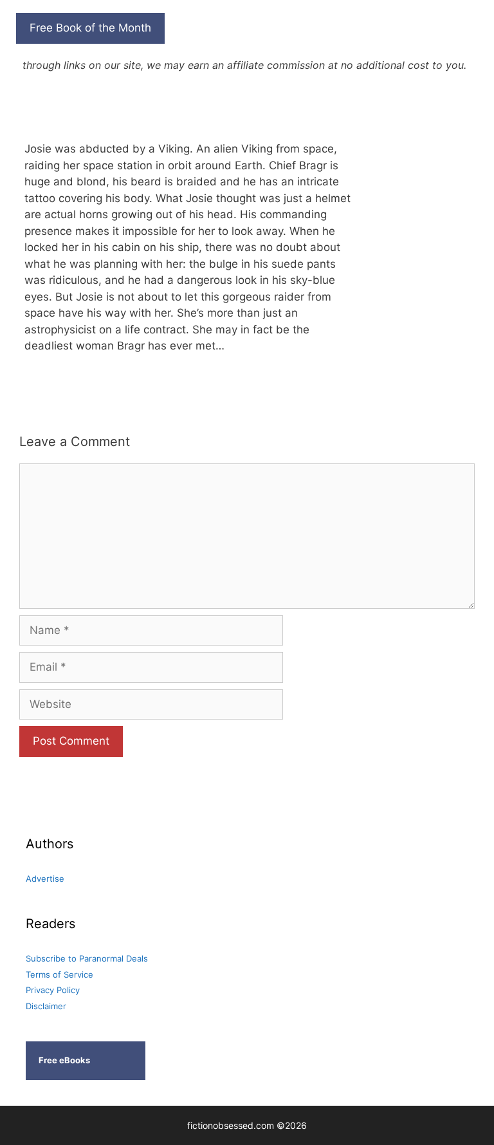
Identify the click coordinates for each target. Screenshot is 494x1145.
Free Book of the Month (90, 27)
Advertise (45, 878)
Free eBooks (64, 1060)
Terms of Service (59, 974)
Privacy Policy (53, 990)
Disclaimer (46, 1006)
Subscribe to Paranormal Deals (87, 958)
